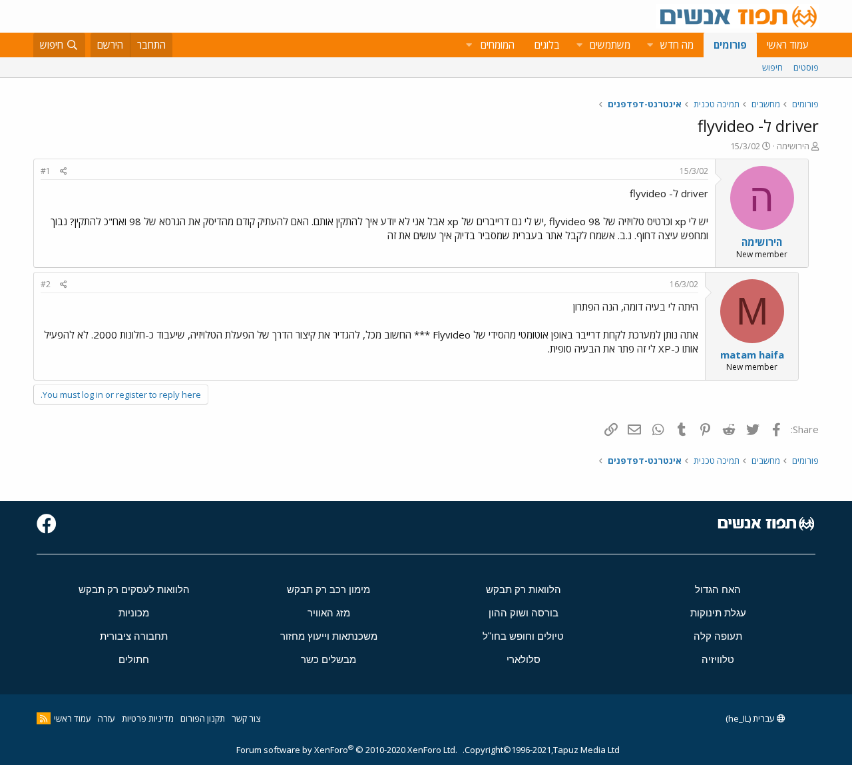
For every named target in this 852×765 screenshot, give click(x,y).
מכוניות (133, 612)
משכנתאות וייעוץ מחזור (328, 636)
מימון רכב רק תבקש (328, 589)
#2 (46, 284)
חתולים (133, 659)
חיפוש (772, 67)
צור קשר (246, 718)
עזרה (106, 718)
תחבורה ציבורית (134, 636)
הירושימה (793, 146)
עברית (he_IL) (751, 718)
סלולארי (523, 659)
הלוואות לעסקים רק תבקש (134, 589)
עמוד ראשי (788, 44)
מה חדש (677, 44)
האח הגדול (718, 589)
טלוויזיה (718, 659)
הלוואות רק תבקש (523, 589)
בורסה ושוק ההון (523, 612)
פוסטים (806, 67)
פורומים (730, 44)
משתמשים (610, 44)
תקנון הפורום (202, 718)
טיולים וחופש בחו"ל (523, 636)
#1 (46, 171)
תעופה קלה (718, 636)
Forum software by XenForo (346, 750)
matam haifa (752, 354)
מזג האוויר (329, 612)
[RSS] (44, 718)
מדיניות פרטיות (148, 718)
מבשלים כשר (328, 659)
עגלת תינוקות (718, 612)
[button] (649, 45)
